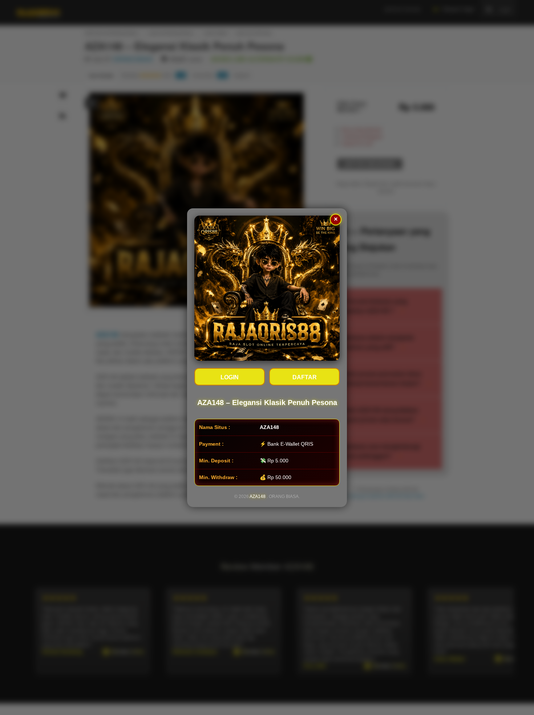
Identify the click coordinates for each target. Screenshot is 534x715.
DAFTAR (304, 377)
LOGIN (230, 377)
